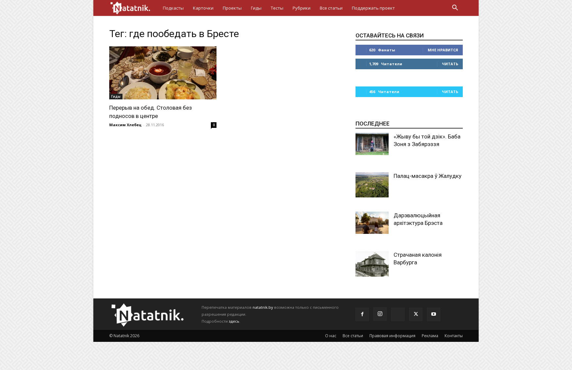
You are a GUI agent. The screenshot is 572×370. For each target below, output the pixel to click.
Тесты (277, 8)
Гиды (256, 8)
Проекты (232, 8)
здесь (234, 321)
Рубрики (301, 8)
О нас (330, 336)
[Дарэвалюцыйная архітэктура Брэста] (372, 223)
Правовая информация (392, 336)
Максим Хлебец (125, 124)
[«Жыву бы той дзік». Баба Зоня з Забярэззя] (372, 144)
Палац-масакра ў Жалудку (427, 176)
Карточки (203, 8)
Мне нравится (443, 49)
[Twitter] (415, 314)
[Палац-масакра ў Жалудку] (372, 184)
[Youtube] (433, 314)
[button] (455, 8)
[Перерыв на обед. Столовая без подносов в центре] (162, 72)
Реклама (430, 336)
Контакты (454, 336)
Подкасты (173, 8)
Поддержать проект (373, 8)
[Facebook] (362, 314)
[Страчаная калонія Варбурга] (372, 264)
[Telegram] (398, 314)
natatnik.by (263, 307)
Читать (450, 63)
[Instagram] (380, 314)
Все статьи (331, 8)
